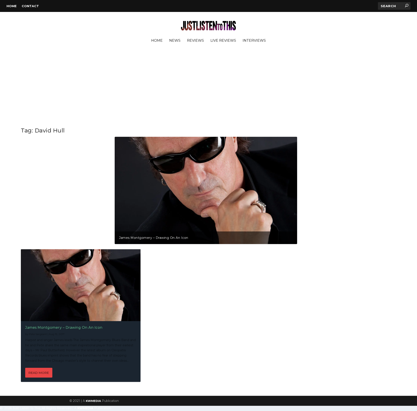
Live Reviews (223, 41)
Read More (38, 373)
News (174, 41)
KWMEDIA (93, 401)
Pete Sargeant (38, 334)
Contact (30, 6)
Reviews (195, 41)
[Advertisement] (208, 86)
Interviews (254, 41)
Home (12, 6)
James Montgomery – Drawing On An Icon (153, 238)
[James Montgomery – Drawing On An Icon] (81, 285)
